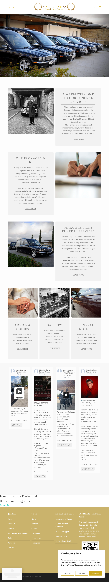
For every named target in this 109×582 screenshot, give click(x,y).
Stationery (36, 533)
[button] (97, 7)
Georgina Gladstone (65, 436)
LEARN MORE (78, 139)
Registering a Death (63, 541)
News (34, 519)
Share (25, 420)
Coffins (34, 528)
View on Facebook (16, 420)
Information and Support (18, 533)
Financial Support (62, 531)
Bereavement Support (64, 519)
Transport (36, 543)
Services (11, 528)
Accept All (95, 573)
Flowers (35, 524)
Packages (11, 543)
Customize (67, 573)
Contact (11, 547)
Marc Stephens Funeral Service (21, 371)
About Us (11, 524)
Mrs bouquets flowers (64, 432)
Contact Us (4, 505)
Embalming (36, 538)
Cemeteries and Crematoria (61, 525)
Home (10, 519)
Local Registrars (61, 536)
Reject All (81, 573)
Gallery (10, 538)
